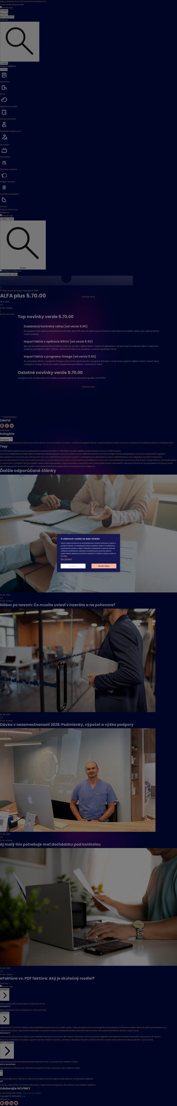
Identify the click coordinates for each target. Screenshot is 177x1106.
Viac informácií (66, 559)
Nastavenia (73, 566)
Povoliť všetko (103, 566)
